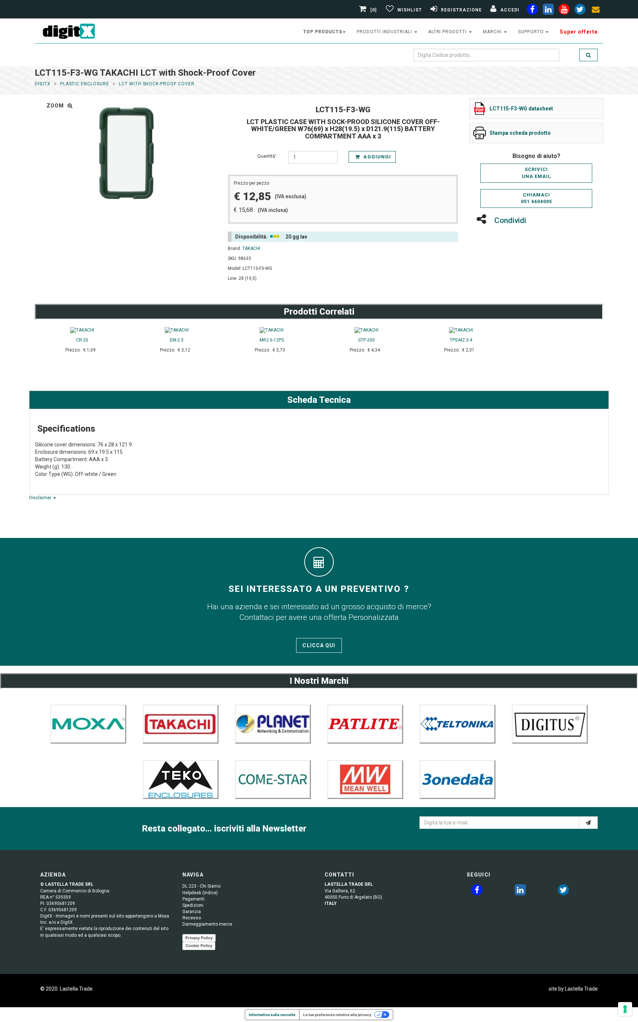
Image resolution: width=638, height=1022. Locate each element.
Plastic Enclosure (84, 83)
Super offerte (579, 32)
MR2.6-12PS (272, 340)
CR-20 (82, 340)
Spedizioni (192, 905)
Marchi (493, 31)
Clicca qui (318, 645)
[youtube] (564, 10)
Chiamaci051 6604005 (536, 198)
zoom (56, 106)
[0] (373, 10)
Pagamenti (193, 899)
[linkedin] (548, 10)
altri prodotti (448, 31)
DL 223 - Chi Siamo (201, 886)
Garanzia (191, 911)
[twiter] (580, 10)
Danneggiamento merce (207, 924)
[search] (588, 55)
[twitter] (563, 891)
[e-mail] (588, 822)
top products (322, 31)
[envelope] (596, 10)
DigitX (43, 83)
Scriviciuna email (536, 173)
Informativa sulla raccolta (272, 1014)
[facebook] (532, 10)
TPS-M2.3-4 (461, 340)
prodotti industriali (385, 31)
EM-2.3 (176, 340)
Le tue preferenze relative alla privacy (337, 1014)
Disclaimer (40, 497)
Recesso (191, 917)
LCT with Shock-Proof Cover (157, 83)
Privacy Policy (199, 937)
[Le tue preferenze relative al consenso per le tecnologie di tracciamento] (625, 1009)
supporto (531, 31)
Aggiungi (376, 157)
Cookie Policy (198, 945)
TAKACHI (251, 248)
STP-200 (366, 340)
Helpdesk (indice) (200, 892)
